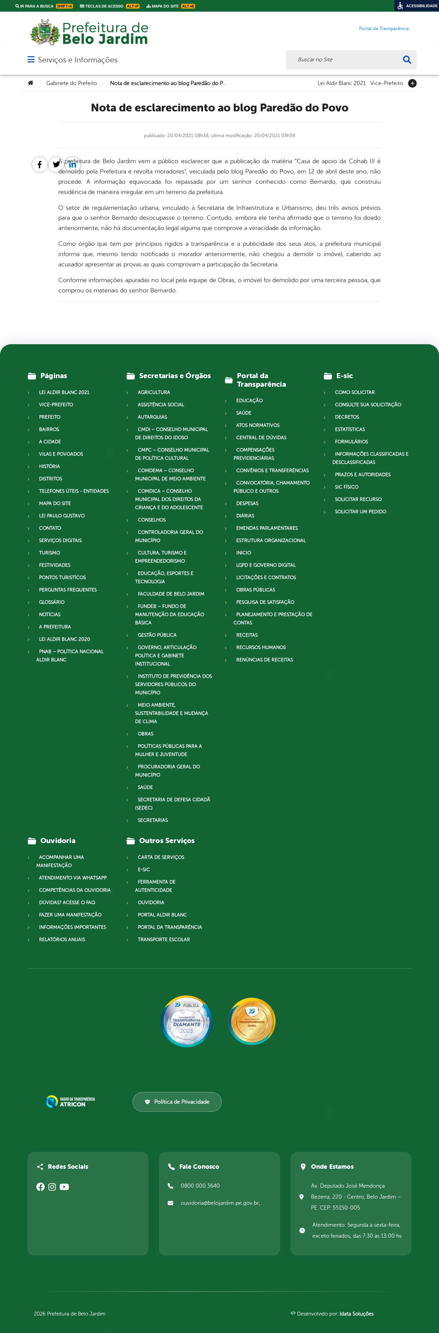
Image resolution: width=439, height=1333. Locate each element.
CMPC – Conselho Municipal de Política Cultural (172, 454)
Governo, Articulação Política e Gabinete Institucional (166, 655)
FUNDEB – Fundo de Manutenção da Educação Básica (169, 614)
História (49, 466)
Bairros (49, 429)
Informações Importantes (72, 927)
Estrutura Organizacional (271, 540)
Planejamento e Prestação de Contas (273, 618)
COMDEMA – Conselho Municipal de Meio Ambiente (170, 474)
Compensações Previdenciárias (254, 454)
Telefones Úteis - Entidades (74, 491)
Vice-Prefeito (386, 82)
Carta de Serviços (161, 857)
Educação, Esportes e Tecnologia (164, 577)
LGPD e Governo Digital (266, 565)
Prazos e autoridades (363, 474)
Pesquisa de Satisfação (265, 602)
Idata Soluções (356, 1314)
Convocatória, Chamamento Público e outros (272, 487)
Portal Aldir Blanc (162, 914)
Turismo (49, 552)
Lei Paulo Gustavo (62, 515)
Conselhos (152, 520)
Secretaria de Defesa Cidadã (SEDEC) (172, 803)
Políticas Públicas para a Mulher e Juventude (168, 750)
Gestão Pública (157, 635)
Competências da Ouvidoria (75, 890)
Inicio (243, 552)
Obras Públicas (255, 589)
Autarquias (152, 417)
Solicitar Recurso (358, 499)
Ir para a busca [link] (45, 6)
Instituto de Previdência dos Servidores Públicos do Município (173, 684)
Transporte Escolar (164, 939)
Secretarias (153, 820)
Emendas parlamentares (267, 528)
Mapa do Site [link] (172, 6)
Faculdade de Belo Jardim (171, 594)
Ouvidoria (151, 902)
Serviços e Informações (77, 60)
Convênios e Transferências (272, 470)
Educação (249, 400)
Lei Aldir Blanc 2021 (342, 82)
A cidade (50, 441)
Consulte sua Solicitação (368, 404)
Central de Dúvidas (261, 437)
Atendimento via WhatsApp (73, 877)
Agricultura (154, 392)
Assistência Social (161, 404)
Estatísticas (350, 429)
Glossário (51, 602)
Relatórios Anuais (62, 939)
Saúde (145, 787)
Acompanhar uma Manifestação (60, 861)
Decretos (347, 417)
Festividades (54, 565)
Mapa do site (55, 503)
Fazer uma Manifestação (70, 914)
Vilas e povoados (61, 454)
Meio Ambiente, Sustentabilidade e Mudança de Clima (171, 713)
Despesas (247, 503)
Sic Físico (346, 487)
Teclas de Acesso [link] (111, 6)
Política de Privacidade (182, 1102)
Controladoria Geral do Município (169, 536)
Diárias (245, 515)
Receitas (247, 635)
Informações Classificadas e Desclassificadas (370, 458)
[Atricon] (72, 1101)
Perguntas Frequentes (68, 589)
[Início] (30, 83)
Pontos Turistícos (62, 577)
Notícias (49, 614)
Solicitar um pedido (360, 511)
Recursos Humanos (261, 647)
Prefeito (49, 417)
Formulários (351, 441)
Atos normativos (258, 425)
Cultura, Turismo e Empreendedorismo (161, 557)
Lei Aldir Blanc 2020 (64, 639)
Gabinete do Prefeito (71, 83)
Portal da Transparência (170, 927)
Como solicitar (355, 392)
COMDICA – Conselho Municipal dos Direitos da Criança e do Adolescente (169, 499)
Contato (50, 528)
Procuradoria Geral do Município (167, 771)
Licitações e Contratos (266, 577)
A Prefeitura (55, 626)
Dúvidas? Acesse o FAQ (67, 902)
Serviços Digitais (60, 540)
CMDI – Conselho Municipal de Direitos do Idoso (171, 433)
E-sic (144, 869)
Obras (145, 733)
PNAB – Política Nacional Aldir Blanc (70, 655)
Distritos (50, 478)
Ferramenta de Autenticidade (155, 886)
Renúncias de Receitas (264, 659)
